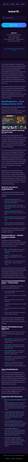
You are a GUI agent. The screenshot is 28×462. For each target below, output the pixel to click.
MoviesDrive (5, 83)
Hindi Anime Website (14, 36)
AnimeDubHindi (20, 39)
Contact (13, 458)
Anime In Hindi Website (14, 37)
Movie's (17, 4)
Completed (12, 4)
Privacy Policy (19, 458)
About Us (8, 458)
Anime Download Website (14, 41)
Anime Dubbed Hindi (9, 39)
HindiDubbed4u (11, 455)
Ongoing (22, 4)
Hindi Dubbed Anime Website (14, 34)
